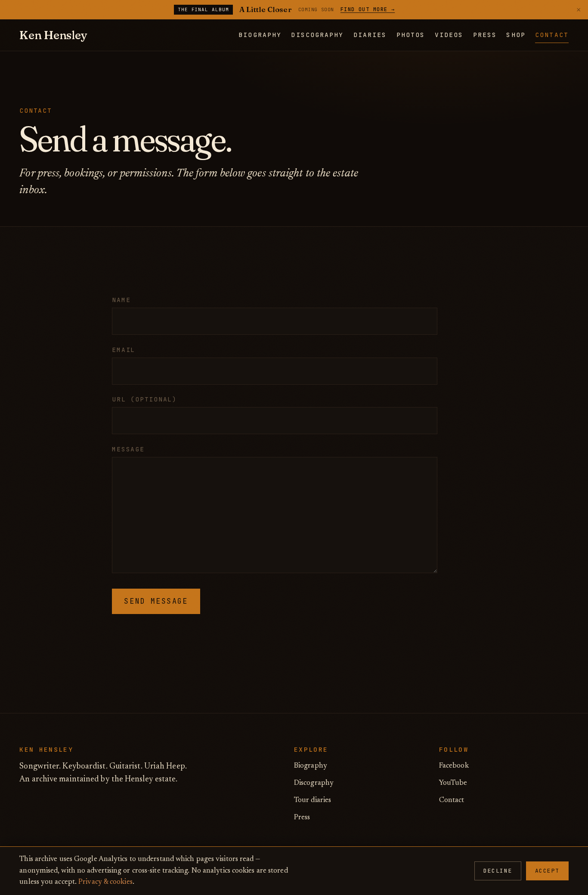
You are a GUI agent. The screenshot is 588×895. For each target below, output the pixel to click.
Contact (551, 35)
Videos (449, 35)
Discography (317, 35)
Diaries (370, 35)
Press (485, 35)
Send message (156, 601)
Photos (410, 35)
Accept (547, 870)
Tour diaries (312, 800)
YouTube (453, 783)
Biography (259, 35)
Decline (497, 870)
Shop (515, 35)
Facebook (454, 765)
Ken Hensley (53, 35)
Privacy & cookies (105, 882)
